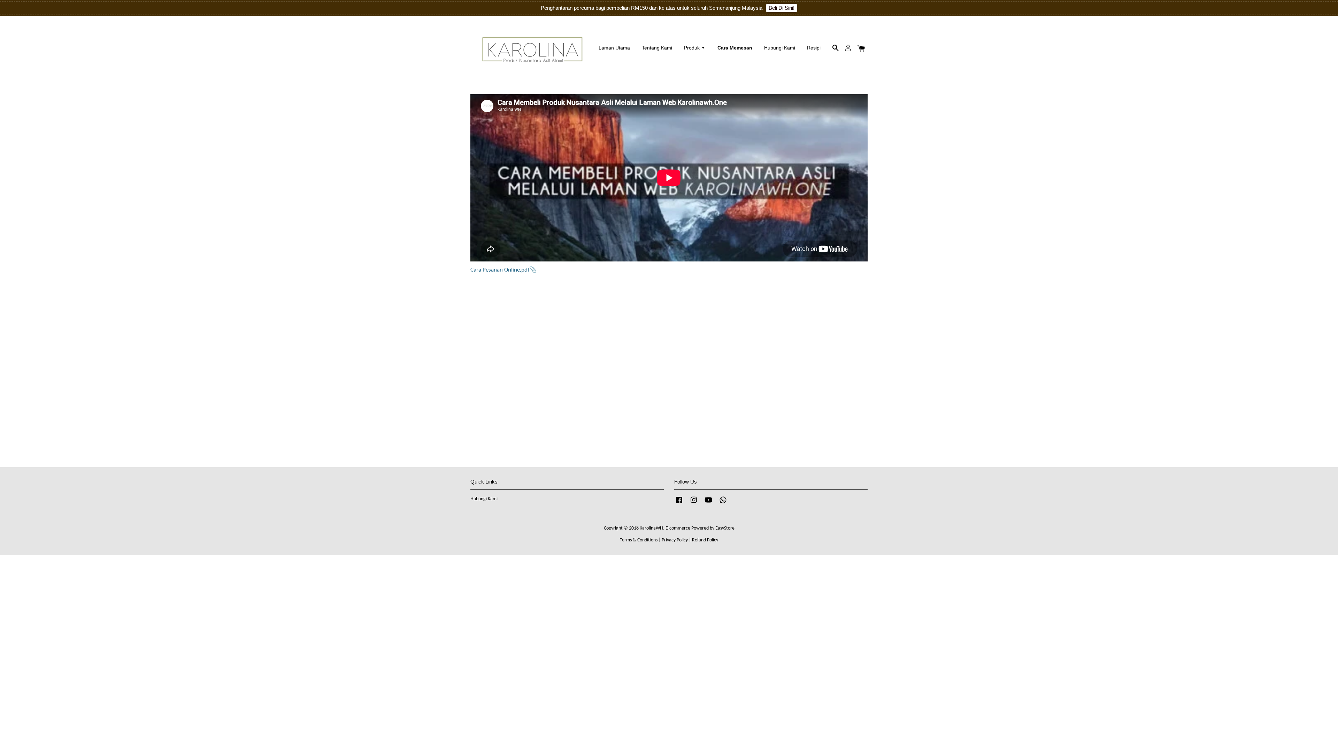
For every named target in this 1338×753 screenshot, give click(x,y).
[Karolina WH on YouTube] (708, 503)
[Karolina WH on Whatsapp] (723, 503)
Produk (692, 48)
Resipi (814, 48)
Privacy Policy (675, 540)
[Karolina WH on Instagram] (694, 503)
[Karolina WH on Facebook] (679, 503)
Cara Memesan (734, 48)
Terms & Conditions (639, 540)
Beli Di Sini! (781, 8)
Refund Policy (705, 540)
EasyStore (725, 528)
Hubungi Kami (779, 48)
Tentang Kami (657, 48)
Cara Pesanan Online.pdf (499, 270)
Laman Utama (614, 48)
